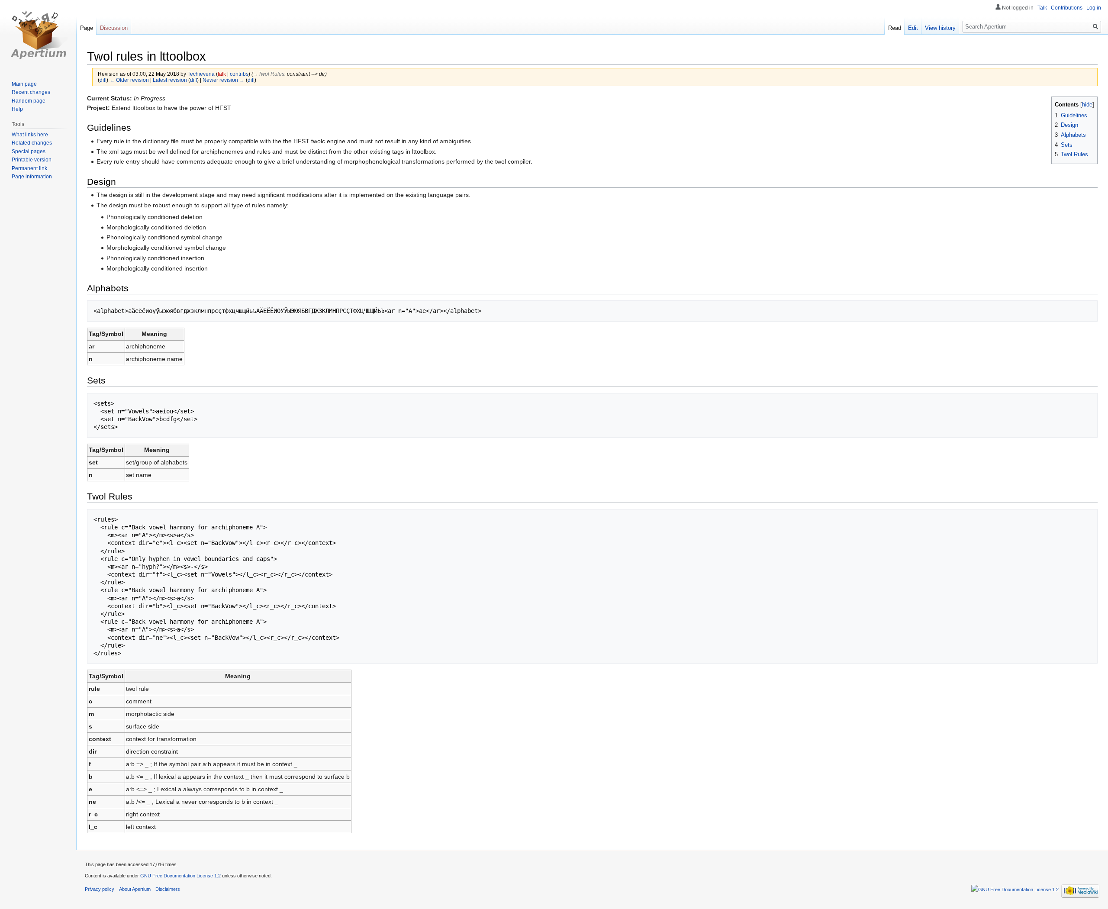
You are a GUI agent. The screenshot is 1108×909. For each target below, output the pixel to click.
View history (940, 28)
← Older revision (129, 80)
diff (103, 80)
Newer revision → (224, 80)
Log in (1093, 8)
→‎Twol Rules (268, 74)
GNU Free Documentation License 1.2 (180, 875)
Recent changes (31, 92)
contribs (239, 74)
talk (222, 74)
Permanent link (29, 168)
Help (17, 109)
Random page (28, 101)
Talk (1042, 8)
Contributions (1066, 8)
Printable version (32, 160)
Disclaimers (167, 889)
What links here (30, 135)
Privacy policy (99, 889)
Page (86, 28)
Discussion (114, 28)
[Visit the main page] (38, 34)
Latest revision (170, 80)
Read (894, 28)
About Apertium (135, 889)
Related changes (32, 143)
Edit (913, 28)
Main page (24, 84)
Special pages (28, 151)
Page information (32, 177)
